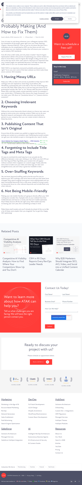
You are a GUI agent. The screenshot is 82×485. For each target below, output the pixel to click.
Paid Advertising (6, 420)
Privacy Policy (30, 475)
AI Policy (39, 475)
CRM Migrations (60, 414)
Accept (57, 18)
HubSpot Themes (61, 420)
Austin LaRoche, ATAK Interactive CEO (11, 37)
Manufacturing (21, 467)
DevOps (32, 399)
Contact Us (59, 453)
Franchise (32, 467)
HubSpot (60, 399)
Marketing (6, 399)
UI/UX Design (33, 408)
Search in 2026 (60, 440)
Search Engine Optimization (10, 424)
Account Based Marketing (10, 408)
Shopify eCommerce (35, 411)
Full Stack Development (36, 404)
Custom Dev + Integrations (64, 411)
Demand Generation (8, 414)
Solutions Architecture (62, 404)
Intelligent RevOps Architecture (39, 434)
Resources (60, 428)
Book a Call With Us (38, 362)
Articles (57, 443)
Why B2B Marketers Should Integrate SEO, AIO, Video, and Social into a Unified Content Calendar (66, 264)
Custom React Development (37, 417)
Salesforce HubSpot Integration (12, 440)
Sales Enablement (7, 417)
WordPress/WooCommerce (37, 414)
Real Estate (51, 467)
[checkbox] (66, 77)
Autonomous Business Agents (38, 437)
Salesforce (6, 428)
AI (29, 428)
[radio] (56, 77)
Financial (41, 467)
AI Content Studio (34, 443)
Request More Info (66, 57)
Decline (70, 18)
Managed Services (61, 417)
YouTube (58, 446)
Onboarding (59, 408)
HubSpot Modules (61, 424)
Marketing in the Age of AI (10, 404)
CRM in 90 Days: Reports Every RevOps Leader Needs (40, 261)
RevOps (4, 411)
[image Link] (32, 381)
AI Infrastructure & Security (37, 440)
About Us (58, 434)
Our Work (58, 437)
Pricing (57, 450)
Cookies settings (44, 18)
